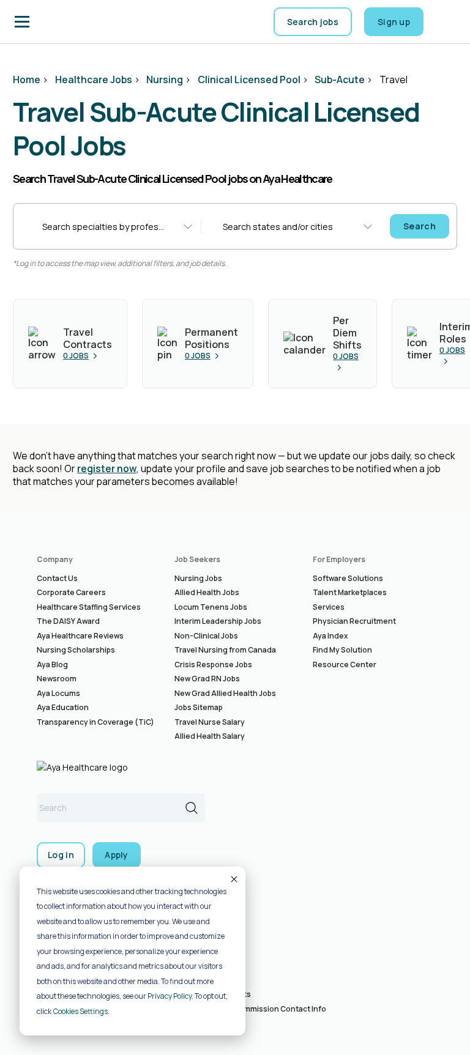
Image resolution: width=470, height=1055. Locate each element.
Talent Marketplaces (350, 592)
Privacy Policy (169, 996)
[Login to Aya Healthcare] (445, 22)
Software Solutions (348, 578)
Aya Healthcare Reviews (80, 636)
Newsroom (56, 678)
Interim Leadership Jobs (217, 621)
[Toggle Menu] (22, 22)
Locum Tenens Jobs (210, 607)
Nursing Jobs (198, 578)
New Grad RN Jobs (207, 678)
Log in (61, 855)
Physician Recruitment (354, 621)
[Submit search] (191, 808)
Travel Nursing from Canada (225, 650)
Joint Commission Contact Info (270, 1009)
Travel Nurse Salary (209, 722)
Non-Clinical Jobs (206, 636)
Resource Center (344, 664)
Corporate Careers (71, 592)
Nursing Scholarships (76, 650)
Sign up (394, 22)
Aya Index (330, 636)
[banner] (74, 22)
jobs (76, 355)
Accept (233, 879)
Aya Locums (58, 693)
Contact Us (57, 578)
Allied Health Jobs (206, 592)
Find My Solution (342, 650)
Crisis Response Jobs (213, 664)
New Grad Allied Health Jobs (225, 693)
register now (106, 468)
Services (329, 607)
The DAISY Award (68, 621)
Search (419, 226)
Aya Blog (52, 664)
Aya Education (63, 707)
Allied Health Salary (209, 736)
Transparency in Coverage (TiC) (95, 722)
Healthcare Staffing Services (89, 607)
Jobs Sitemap (198, 707)
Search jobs (312, 22)
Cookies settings (80, 1011)
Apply (117, 855)
